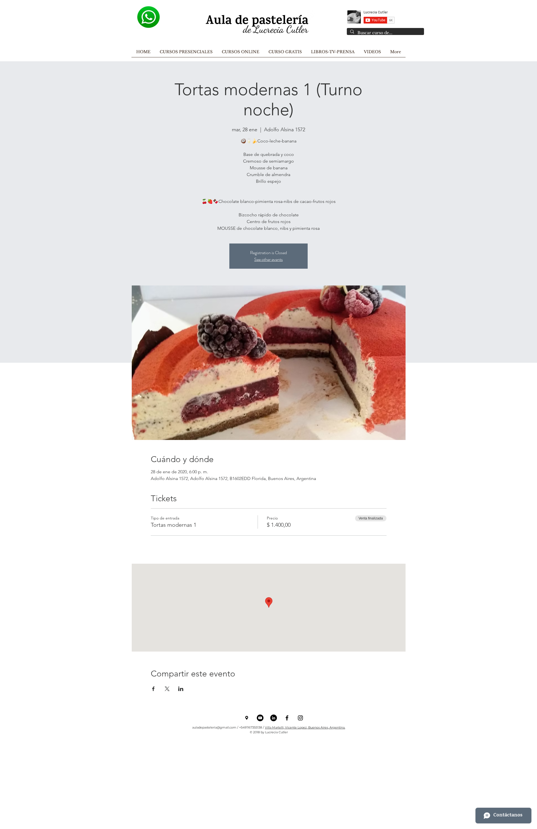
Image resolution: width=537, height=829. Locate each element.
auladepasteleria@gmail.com (214, 727)
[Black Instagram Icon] (300, 718)
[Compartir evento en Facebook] (153, 689)
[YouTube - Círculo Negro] (260, 718)
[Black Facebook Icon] (287, 718)
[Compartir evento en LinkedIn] (180, 689)
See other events (268, 259)
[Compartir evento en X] (167, 689)
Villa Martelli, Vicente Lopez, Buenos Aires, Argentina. (305, 727)
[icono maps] (246, 718)
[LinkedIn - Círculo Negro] (273, 718)
